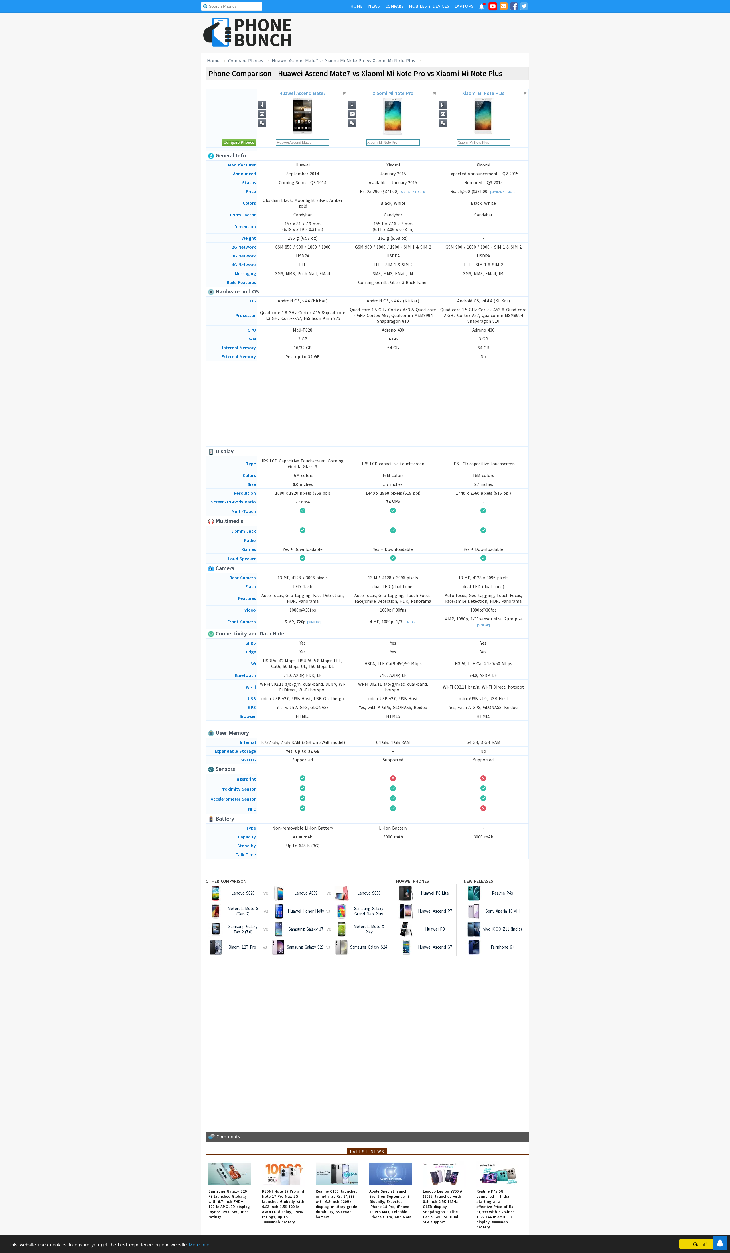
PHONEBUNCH (263, 32)
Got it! (700, 1244)
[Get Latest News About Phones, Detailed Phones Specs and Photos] (217, 32)
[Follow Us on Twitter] (524, 7)
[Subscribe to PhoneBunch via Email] (503, 7)
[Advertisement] (425, 33)
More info (199, 1244)
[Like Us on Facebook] (514, 7)
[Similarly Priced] (413, 192)
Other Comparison (226, 881)
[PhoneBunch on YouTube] (492, 8)
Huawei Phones (412, 881)
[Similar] (314, 622)
